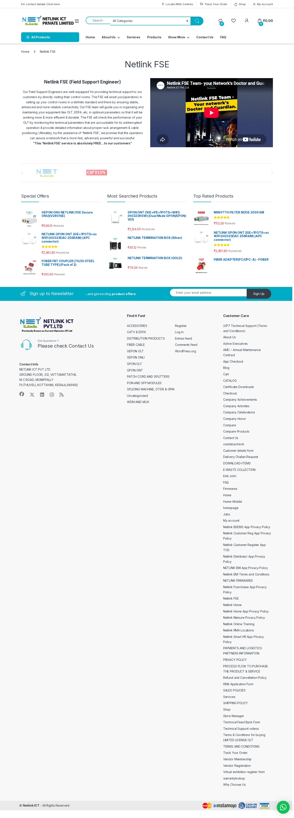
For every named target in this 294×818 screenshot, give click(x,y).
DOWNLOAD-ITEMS (237, 463)
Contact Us (205, 37)
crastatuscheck (233, 444)
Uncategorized (137, 395)
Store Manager (233, 716)
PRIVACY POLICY (235, 660)
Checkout (230, 393)
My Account (265, 4)
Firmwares (230, 488)
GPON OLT (134, 364)
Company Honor (234, 419)
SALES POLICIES (234, 690)
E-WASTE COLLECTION (239, 470)
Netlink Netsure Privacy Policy (244, 617)
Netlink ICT (31, 805)
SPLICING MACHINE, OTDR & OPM (150, 389)
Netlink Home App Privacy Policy (246, 611)
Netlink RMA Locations (238, 630)
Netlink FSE (231, 598)
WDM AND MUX (138, 402)
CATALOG (230, 380)
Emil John (229, 476)
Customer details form (238, 450)
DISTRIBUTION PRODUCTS (146, 338)
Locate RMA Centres (179, 4)
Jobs (226, 514)
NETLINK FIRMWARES (238, 580)
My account (231, 520)
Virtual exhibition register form (244, 772)
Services (133, 37)
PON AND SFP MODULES (144, 383)
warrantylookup (234, 778)
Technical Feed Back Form (241, 722)
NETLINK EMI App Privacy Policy (245, 568)
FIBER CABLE (136, 344)
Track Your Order (215, 4)
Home (90, 37)
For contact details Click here (40, 4)
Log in (179, 332)
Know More (176, 37)
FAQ (223, 37)
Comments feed (186, 344)
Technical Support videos (241, 728)
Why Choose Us (234, 784)
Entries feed (183, 338)
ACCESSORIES (137, 326)
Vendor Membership (237, 759)
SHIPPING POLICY (235, 703)
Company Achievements (240, 399)
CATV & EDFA (136, 332)
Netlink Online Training (238, 624)
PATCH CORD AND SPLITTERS (148, 376)
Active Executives (235, 343)
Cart (226, 374)
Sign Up (259, 293)
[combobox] (98, 20)
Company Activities (236, 406)
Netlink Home (232, 605)
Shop (242, 4)
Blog (226, 368)
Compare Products (236, 431)
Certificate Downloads (238, 387)
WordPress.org (185, 351)
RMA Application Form (238, 684)
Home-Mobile (232, 501)
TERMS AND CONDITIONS (241, 746)
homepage (230, 508)
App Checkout (233, 361)
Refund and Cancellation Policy (245, 677)
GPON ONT (135, 370)
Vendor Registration (237, 765)
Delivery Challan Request (240, 457)
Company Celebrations (239, 412)
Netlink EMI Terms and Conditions (246, 574)
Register (181, 326)
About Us (109, 37)
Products (154, 37)
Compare (229, 425)
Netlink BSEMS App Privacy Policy (247, 527)
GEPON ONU (136, 357)
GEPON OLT (135, 351)
